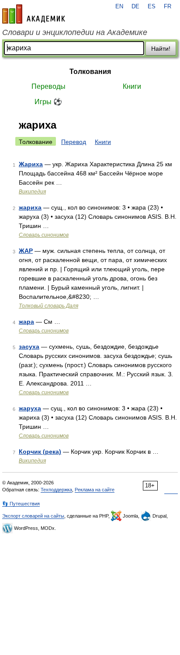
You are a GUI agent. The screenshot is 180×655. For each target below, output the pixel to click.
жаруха (30, 408)
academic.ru (33, 14)
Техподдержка (56, 489)
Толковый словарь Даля (48, 306)
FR (167, 7)
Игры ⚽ (48, 101)
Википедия (32, 192)
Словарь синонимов (44, 235)
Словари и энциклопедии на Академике (74, 32)
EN (119, 7)
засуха (29, 346)
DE (135, 7)
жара (26, 321)
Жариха (31, 164)
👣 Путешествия (21, 503)
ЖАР (26, 250)
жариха (30, 207)
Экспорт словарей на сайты (33, 515)
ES (152, 7)
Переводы (48, 86)
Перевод (73, 141)
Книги (132, 86)
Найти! (160, 48)
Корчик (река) (40, 451)
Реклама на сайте (94, 489)
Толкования (90, 71)
